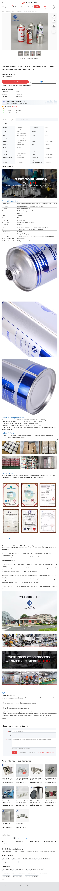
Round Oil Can (31, 873)
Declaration (45, 885)
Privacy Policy (52, 885)
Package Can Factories (8, 873)
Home (3, 11)
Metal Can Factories (7, 869)
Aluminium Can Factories (21, 869)
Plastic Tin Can (6, 876)
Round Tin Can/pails (34, 841)
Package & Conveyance (21, 11)
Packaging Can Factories (37, 869)
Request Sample (27, 85)
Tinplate (3, 841)
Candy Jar (5, 862)
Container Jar (14, 862)
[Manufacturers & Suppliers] (29, 2)
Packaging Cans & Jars (32, 11)
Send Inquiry (15, 82)
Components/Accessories (49, 841)
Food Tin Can (5, 844)
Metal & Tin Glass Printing (29, 858)
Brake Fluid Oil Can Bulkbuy (31, 876)
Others (17, 844)
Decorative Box (16, 858)
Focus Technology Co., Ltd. (19, 885)
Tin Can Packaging (42, 873)
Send (15, 752)
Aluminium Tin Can (17, 876)
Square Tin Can (19, 841)
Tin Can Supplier (21, 873)
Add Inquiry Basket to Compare (29, 58)
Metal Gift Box (6, 858)
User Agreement (38, 885)
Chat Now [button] (44, 82)
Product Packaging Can (44, 858)
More (3, 879)
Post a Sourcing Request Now (46, 752)
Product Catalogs (23, 838)
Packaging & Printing (10, 11)
